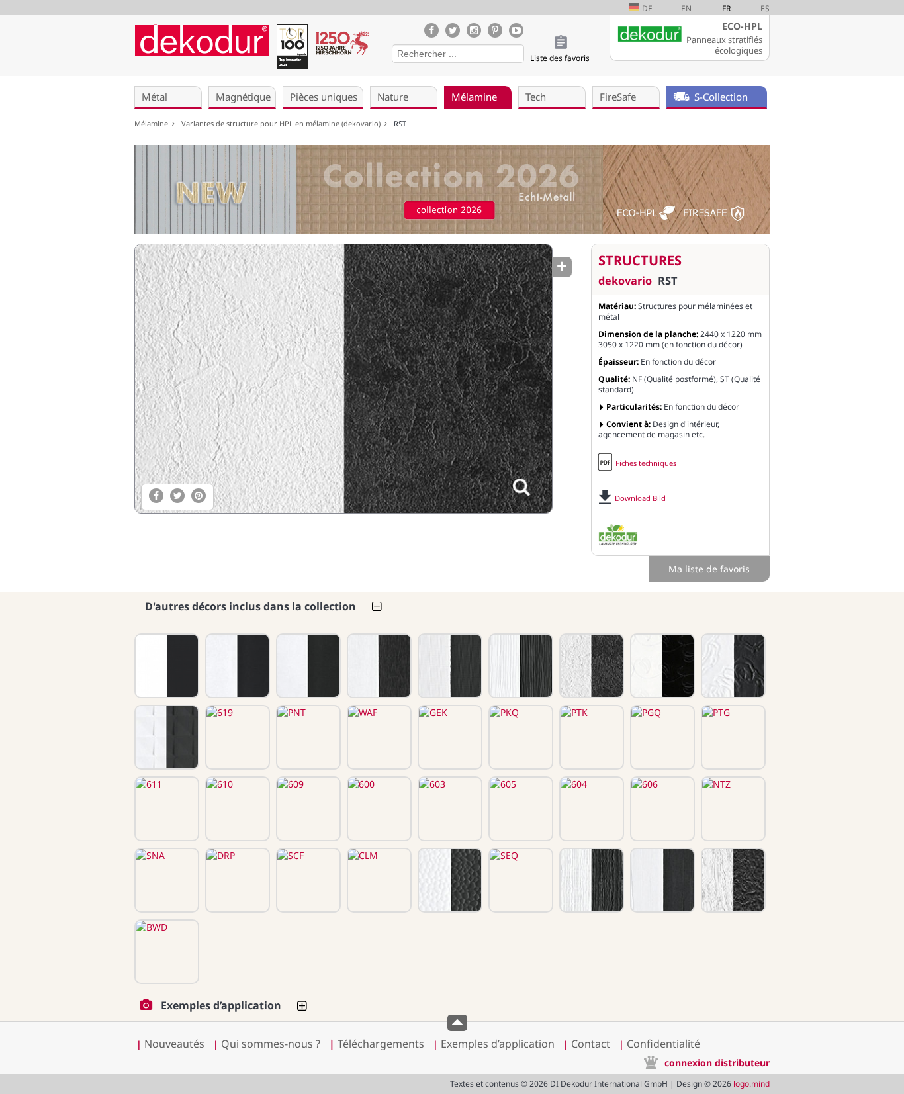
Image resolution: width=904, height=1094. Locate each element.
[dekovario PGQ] (661, 737)
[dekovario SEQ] (519, 880)
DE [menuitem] (647, 8)
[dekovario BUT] (378, 665)
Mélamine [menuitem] (474, 96)
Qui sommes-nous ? (270, 1043)
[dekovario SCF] (307, 880)
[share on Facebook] (156, 495)
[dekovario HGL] (165, 665)
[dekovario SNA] (165, 880)
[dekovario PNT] (307, 737)
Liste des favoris (560, 58)
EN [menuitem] (686, 8)
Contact (590, 1043)
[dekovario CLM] (378, 880)
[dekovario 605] (519, 808)
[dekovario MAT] (236, 665)
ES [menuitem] (765, 8)
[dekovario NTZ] (732, 808)
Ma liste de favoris (709, 569)
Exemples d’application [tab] (221, 1005)
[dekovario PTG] (732, 737)
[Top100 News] (291, 49)
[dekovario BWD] (165, 951)
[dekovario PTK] (590, 737)
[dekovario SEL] (590, 880)
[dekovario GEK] (449, 737)
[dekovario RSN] (732, 665)
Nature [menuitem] (392, 96)
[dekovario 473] (449, 880)
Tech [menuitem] (535, 96)
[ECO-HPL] (618, 535)
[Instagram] (474, 30)
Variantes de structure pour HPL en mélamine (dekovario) (282, 123)
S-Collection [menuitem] (721, 96)
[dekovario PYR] (165, 737)
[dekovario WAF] (378, 737)
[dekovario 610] (236, 808)
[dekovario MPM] (307, 665)
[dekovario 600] (378, 808)
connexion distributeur (717, 1062)
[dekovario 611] (165, 808)
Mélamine (153, 123)
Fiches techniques (645, 463)
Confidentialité (663, 1043)
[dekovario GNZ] (661, 880)
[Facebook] (431, 30)
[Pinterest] (495, 30)
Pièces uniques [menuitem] (323, 96)
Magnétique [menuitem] (243, 96)
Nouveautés (174, 1043)
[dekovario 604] (590, 808)
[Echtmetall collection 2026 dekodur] (452, 191)
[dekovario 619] (236, 737)
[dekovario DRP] (236, 880)
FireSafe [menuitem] (618, 96)
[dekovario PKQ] (519, 737)
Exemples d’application (498, 1043)
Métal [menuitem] (154, 96)
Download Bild (640, 498)
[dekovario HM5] (519, 665)
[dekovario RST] (342, 379)
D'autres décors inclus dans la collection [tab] (250, 606)
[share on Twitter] (177, 495)
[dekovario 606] (661, 808)
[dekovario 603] (449, 808)
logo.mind (751, 1083)
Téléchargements (376, 1043)
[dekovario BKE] (732, 880)
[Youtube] (516, 30)
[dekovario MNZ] (449, 665)
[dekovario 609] (307, 808)
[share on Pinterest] (198, 495)
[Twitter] (452, 30)
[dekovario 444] (661, 665)
